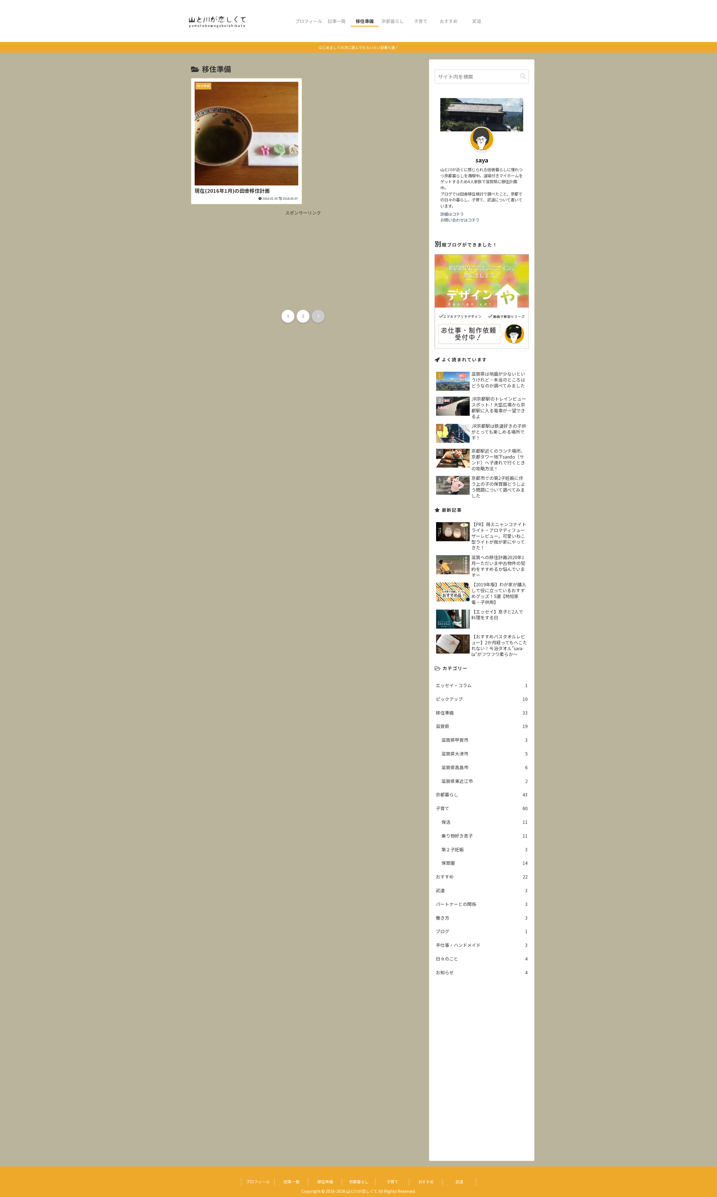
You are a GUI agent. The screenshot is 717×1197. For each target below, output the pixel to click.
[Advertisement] (303, 256)
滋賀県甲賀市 (484, 739)
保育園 (484, 862)
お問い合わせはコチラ (459, 220)
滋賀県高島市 (484, 767)
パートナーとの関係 (482, 904)
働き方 (482, 917)
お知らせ (482, 972)
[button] (523, 76)
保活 (484, 822)
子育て (482, 808)
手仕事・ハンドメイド (482, 945)
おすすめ (482, 876)
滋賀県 (482, 726)
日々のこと (482, 958)
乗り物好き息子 (484, 835)
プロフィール (258, 1181)
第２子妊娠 (484, 849)
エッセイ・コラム (482, 685)
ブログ (482, 931)
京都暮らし (482, 794)
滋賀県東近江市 (484, 781)
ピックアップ (482, 699)
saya (482, 160)
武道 (482, 890)
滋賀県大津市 (484, 753)
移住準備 (482, 712)
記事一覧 (291, 1181)
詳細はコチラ (452, 214)
